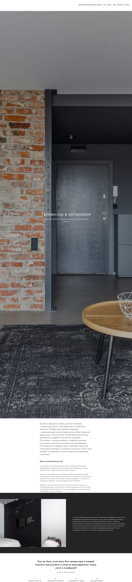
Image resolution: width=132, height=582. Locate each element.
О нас (104, 4)
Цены (114, 4)
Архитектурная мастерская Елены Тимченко (90, 4)
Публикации (120, 4)
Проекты (109, 4)
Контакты (126, 4)
